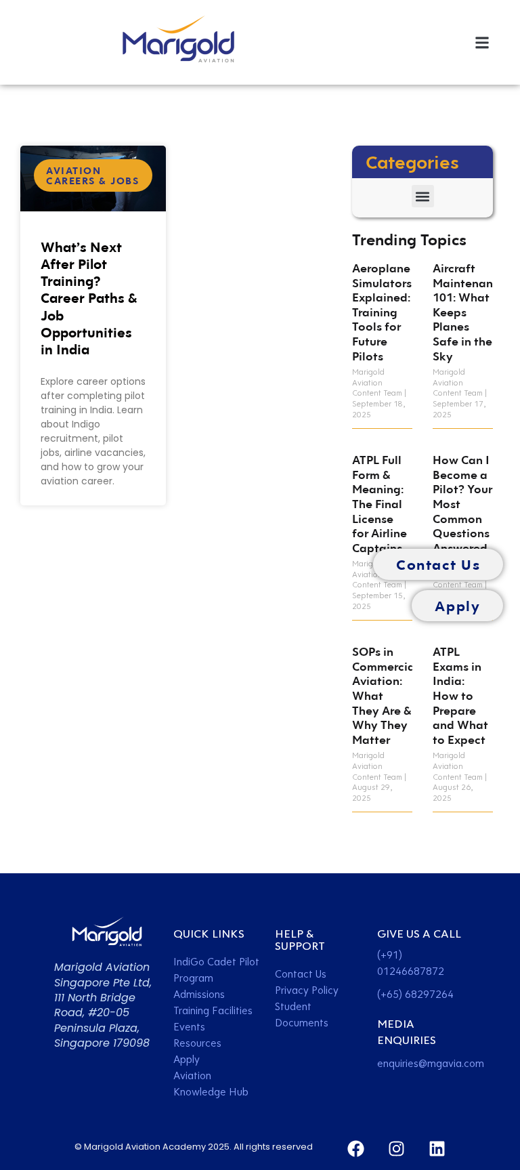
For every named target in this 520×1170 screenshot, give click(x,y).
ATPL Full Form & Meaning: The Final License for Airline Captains (379, 504)
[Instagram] (396, 1148)
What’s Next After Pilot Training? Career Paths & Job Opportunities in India (89, 298)
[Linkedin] (437, 1148)
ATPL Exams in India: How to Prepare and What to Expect (460, 695)
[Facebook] (355, 1148)
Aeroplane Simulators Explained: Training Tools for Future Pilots (382, 312)
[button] (482, 42)
